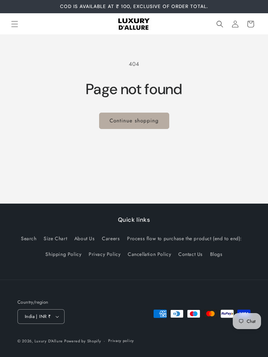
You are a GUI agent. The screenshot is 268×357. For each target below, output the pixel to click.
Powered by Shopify (82, 341)
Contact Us (190, 254)
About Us (84, 238)
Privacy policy (121, 340)
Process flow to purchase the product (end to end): (184, 238)
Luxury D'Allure (49, 341)
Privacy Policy (104, 254)
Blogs (216, 254)
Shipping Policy (63, 254)
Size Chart (55, 238)
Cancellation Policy (149, 254)
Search (29, 238)
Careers (111, 238)
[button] (14, 24)
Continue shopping (134, 120)
